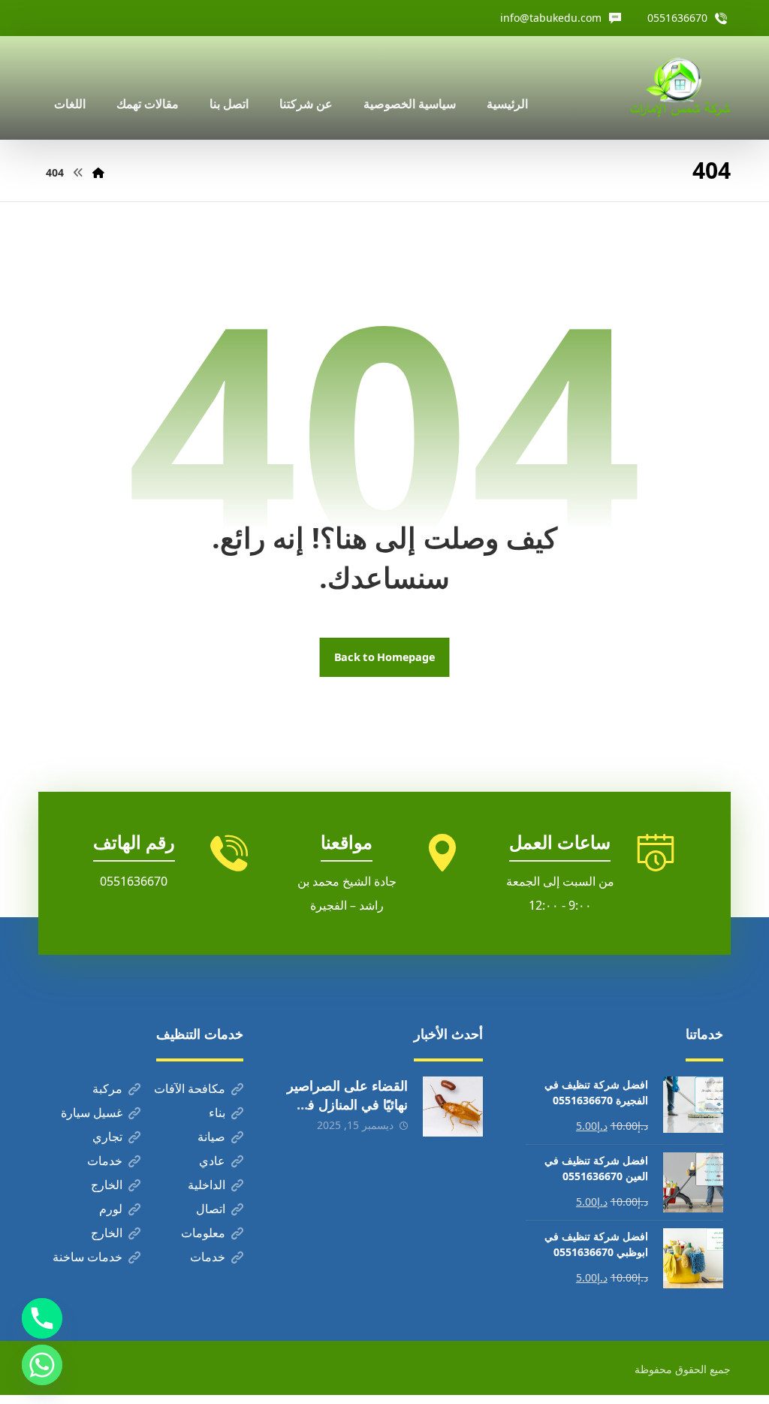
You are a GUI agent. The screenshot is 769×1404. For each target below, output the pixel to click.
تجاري (107, 1136)
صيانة (211, 1136)
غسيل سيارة (91, 1112)
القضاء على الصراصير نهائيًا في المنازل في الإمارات (347, 1104)
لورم (110, 1208)
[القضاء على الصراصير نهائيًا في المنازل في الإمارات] (453, 1106)
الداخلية (206, 1184)
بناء (217, 1112)
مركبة (107, 1088)
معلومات (203, 1232)
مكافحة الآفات (189, 1088)
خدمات (104, 1160)
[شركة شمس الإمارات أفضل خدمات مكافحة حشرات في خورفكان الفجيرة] (680, 88)
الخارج (106, 1184)
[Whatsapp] (42, 1365)
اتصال (210, 1208)
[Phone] (42, 1318)
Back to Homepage (385, 657)
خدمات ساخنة (87, 1257)
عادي (212, 1160)
